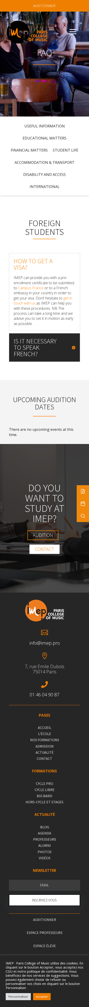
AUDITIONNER (44, 5)
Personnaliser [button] (18, 996)
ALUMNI (44, 845)
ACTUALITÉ (45, 752)
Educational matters (44, 138)
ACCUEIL (44, 727)
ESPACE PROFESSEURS (45, 932)
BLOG (44, 827)
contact (44, 549)
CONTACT (44, 758)
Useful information (44, 126)
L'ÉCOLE (44, 733)
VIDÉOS (44, 858)
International (45, 187)
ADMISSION (45, 746)
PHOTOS (45, 852)
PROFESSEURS (44, 839)
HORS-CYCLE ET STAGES (44, 802)
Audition (43, 535)
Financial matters (29, 150)
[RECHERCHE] (83, 516)
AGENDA (44, 833)
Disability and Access (44, 174)
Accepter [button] (42, 996)
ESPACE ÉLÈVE (44, 946)
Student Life (65, 150)
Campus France (31, 287)
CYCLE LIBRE (45, 789)
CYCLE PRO (44, 783)
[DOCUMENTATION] (83, 491)
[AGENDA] (83, 503)
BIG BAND (44, 796)
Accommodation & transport (44, 162)
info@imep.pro (44, 643)
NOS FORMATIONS (44, 740)
